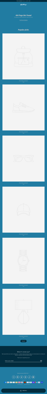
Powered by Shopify (27, 384)
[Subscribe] (41, 361)
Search (23, 380)
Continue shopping (23, 20)
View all (23, 341)
